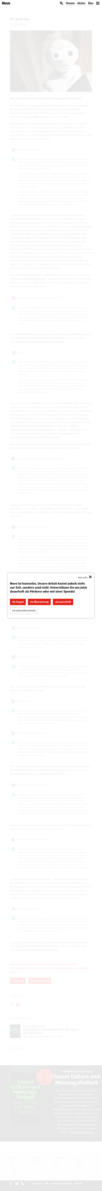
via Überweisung (39, 601)
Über (91, 3)
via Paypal (18, 601)
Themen (70, 3)
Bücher (81, 3)
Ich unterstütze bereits (24, 610)
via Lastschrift (63, 601)
